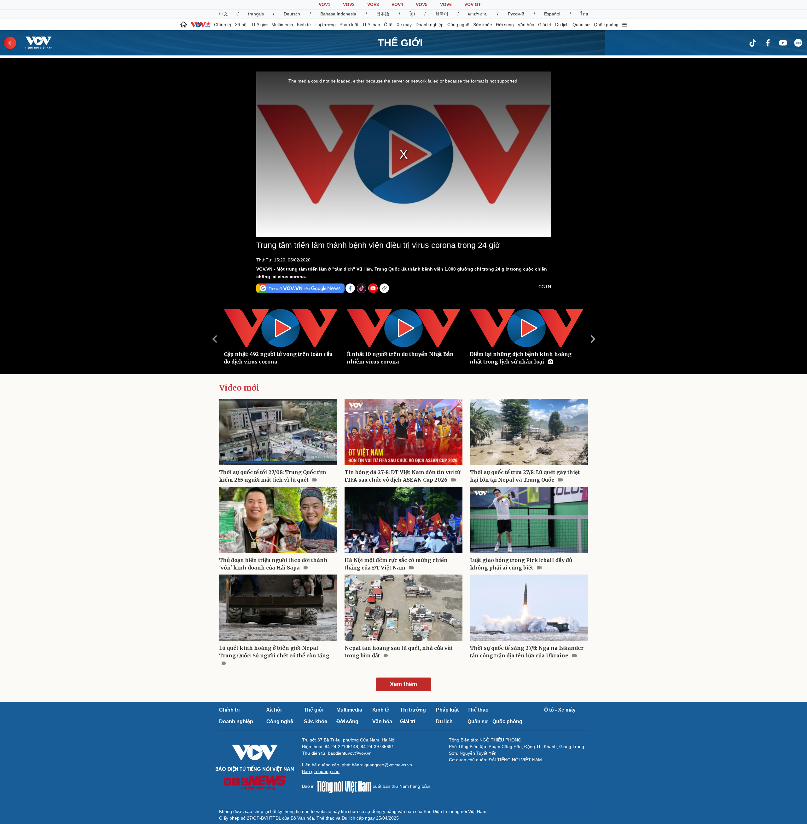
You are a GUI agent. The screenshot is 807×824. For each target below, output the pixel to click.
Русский (516, 13)
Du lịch (562, 24)
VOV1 (324, 4)
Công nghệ (458, 24)
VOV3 (373, 4)
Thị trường (325, 24)
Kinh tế (304, 24)
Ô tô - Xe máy (398, 24)
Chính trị (222, 24)
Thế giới (259, 24)
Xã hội (241, 24)
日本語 (382, 13)
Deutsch (292, 13)
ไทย (584, 13)
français (256, 13)
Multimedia (282, 24)
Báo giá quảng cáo (321, 771)
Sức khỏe (482, 24)
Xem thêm (403, 684)
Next (592, 339)
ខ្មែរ (412, 13)
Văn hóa (526, 24)
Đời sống (505, 24)
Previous (214, 339)
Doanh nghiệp (429, 24)
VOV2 (349, 4)
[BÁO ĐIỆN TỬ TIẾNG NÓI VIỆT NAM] (35, 42)
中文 (223, 13)
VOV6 (446, 4)
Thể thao (371, 24)
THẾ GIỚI (400, 43)
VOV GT (472, 4)
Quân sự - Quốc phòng (595, 24)
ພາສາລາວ (478, 13)
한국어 (441, 13)
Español (552, 13)
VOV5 (421, 4)
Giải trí (544, 24)
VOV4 (397, 4)
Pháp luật (349, 24)
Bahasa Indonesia (338, 13)
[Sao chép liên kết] (384, 288)
